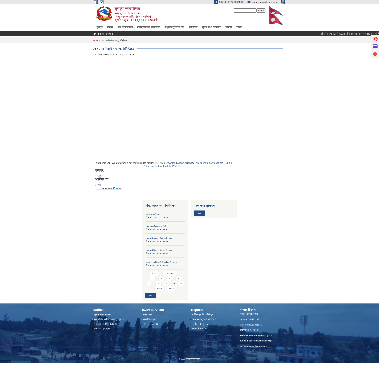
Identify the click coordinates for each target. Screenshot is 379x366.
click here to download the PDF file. (214, 163)
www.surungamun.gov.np (261, 335)
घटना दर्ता (147, 314)
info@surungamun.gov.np (259, 340)
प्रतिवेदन (193, 27)
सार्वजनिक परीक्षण (200, 328)
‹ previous (169, 273)
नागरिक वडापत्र (150, 324)
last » (171, 288)
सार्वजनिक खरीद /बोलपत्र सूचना (109, 319)
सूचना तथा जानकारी (211, 27)
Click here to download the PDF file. (163, 166)
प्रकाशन (98, 176)
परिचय (110, 27)
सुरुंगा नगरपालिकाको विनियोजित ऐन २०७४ (161, 262)
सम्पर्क (239, 27)
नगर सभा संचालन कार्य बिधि (156, 226)
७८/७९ (98, 184)
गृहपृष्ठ (100, 27)
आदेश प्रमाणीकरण (153, 214)
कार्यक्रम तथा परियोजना (148, 27)
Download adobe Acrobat (179, 163)
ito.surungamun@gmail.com (253, 346)
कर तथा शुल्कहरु (102, 328)
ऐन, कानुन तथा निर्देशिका (105, 324)
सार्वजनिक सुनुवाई (200, 324)
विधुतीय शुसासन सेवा (174, 27)
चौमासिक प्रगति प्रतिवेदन (204, 319)
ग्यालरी (228, 27)
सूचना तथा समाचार (102, 314)
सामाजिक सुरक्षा (150, 319)
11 (181, 283)
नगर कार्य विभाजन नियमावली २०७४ (159, 250)
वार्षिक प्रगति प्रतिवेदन (202, 314)
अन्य (150, 295)
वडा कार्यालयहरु (125, 27)
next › (159, 288)
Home (95, 40)
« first (154, 273)
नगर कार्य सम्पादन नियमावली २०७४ (159, 238)
